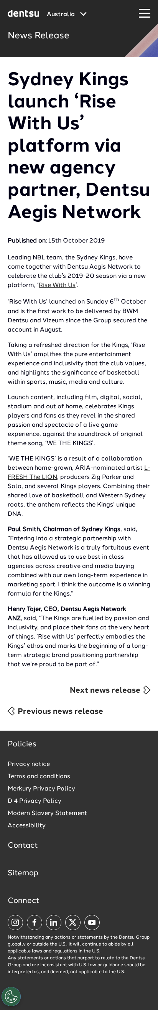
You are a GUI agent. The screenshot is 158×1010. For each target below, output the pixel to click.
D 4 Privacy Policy (34, 801)
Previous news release (59, 712)
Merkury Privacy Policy (41, 789)
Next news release (106, 691)
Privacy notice (29, 764)
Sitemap (23, 873)
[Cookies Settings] (11, 996)
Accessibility (27, 826)
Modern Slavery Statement (47, 813)
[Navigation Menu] (144, 13)
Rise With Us (57, 285)
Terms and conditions (39, 777)
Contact (23, 846)
